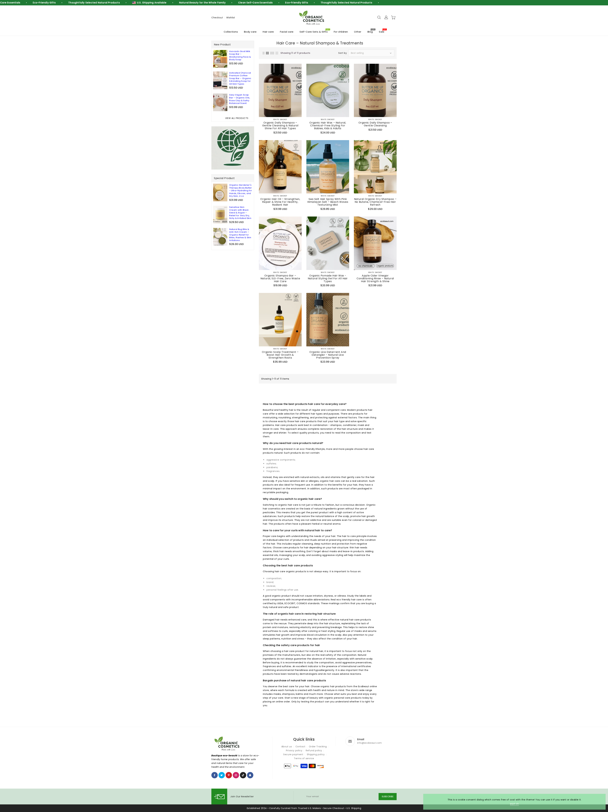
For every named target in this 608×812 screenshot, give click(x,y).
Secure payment (293, 754)
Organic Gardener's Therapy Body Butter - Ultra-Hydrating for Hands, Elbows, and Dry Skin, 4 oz (240, 191)
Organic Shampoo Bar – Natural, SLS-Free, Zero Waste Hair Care (280, 278)
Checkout (217, 17)
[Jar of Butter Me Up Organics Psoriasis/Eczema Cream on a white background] (220, 214)
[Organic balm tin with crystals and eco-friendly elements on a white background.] (327, 243)
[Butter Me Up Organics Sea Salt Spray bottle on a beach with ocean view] (327, 166)
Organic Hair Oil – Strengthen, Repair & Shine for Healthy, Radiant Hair (280, 202)
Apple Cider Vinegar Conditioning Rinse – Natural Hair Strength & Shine (375, 278)
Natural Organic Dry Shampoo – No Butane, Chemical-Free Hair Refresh (375, 202)
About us (286, 746)
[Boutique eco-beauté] (312, 18)
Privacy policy (294, 750)
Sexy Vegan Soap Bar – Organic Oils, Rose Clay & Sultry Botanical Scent (239, 99)
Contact (300, 746)
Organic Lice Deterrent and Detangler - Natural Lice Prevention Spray (327, 355)
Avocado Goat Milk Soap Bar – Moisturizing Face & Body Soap (240, 55)
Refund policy (314, 750)
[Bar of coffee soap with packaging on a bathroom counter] (220, 80)
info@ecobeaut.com (369, 742)
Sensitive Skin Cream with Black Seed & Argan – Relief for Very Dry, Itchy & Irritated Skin (240, 213)
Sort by (342, 53)
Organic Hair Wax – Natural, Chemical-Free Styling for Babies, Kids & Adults (327, 125)
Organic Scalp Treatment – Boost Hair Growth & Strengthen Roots (280, 355)
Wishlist (230, 17)
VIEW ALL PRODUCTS (236, 118)
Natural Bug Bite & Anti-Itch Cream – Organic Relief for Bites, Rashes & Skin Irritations (240, 235)
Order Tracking (318, 746)
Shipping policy (316, 754)
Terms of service (304, 758)
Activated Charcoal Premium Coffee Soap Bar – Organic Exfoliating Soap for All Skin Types (240, 78)
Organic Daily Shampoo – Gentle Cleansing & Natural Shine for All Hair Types (280, 125)
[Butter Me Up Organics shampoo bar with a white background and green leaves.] (280, 243)
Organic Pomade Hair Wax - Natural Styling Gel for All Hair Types (328, 278)
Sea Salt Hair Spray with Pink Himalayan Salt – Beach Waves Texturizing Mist (327, 202)
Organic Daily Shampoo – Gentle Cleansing (375, 124)
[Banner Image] (232, 148)
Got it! (514, 804)
